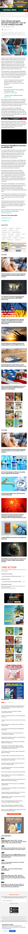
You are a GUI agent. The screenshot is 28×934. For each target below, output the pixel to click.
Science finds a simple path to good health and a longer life (13, 771)
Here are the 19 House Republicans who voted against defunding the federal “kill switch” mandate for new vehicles (13, 387)
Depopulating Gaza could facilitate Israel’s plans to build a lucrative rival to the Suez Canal (13, 365)
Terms (6, 917)
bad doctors (5, 32)
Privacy (3, 917)
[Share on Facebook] (5, 29)
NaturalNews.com (5, 220)
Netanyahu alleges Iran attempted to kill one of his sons (12, 755)
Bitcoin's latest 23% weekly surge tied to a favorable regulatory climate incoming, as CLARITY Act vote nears (12, 806)
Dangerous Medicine (14, 33)
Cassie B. (7, 272)
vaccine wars (3, 35)
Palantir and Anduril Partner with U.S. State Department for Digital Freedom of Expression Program (13, 780)
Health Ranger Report (6, 835)
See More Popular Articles (14, 814)
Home (2, 19)
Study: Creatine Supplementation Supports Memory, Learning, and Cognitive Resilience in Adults (12, 801)
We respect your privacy (14, 903)
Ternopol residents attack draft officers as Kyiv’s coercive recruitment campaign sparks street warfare (13, 793)
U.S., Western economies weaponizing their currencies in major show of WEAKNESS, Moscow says (12, 298)
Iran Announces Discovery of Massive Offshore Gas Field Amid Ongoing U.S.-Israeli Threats (12, 759)
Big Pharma (19, 32)
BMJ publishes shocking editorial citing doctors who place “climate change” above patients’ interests (13, 560)
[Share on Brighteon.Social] (2, 29)
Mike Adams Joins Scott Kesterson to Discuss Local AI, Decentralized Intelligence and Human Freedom (13, 848)
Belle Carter (8, 317)
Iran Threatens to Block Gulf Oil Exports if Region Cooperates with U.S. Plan (11, 712)
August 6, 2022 (7, 97)
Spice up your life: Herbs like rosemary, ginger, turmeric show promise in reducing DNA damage (13, 810)
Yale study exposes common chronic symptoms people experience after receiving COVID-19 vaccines (13, 275)
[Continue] (25, 900)
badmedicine (14, 32)
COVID (2, 33)
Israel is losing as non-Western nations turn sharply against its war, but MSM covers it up (12, 344)
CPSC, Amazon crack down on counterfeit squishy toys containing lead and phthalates (12, 733)
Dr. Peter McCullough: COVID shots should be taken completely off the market (13, 472)
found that (22, 154)
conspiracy (23, 32)
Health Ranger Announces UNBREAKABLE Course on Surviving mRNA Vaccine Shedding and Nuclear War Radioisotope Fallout (13, 856)
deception (20, 33)
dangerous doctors (7, 33)
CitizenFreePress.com (6, 218)
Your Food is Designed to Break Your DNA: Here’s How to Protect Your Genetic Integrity (12, 764)
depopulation (11, 234)
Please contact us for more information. (8, 588)
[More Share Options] (11, 29)
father (23, 234)
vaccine (3, 239)
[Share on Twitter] (8, 29)
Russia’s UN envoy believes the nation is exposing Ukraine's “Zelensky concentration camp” (13, 738)
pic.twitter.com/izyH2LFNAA (10, 92)
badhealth (9, 32)
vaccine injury (10, 239)
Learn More (5, 931)
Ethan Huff (8, 26)
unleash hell (24, 67)
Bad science (6, 19)
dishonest (18, 234)
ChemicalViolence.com (6, 212)
